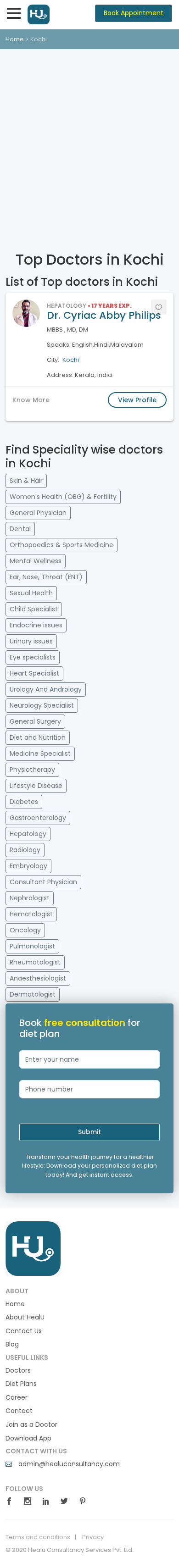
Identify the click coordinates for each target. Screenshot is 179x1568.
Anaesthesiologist (38, 978)
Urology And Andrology (46, 689)
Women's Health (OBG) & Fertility (63, 496)
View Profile (137, 399)
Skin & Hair (26, 480)
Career (17, 1397)
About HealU (25, 1317)
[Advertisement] (89, 143)
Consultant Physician (43, 882)
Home (15, 39)
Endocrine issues (36, 625)
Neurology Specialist (42, 705)
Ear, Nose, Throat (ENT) (46, 577)
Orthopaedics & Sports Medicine (61, 544)
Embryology (28, 865)
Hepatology (28, 833)
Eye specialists (33, 657)
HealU (50, 14)
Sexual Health (31, 593)
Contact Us (24, 1331)
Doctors (18, 1370)
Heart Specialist (34, 673)
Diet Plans (21, 1384)
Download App (28, 1438)
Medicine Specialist (40, 753)
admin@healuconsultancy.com (68, 1464)
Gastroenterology (38, 817)
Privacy (93, 1537)
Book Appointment (133, 12)
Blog (12, 1344)
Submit (89, 1131)
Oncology (25, 930)
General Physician (38, 512)
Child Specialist (34, 609)
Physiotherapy (32, 769)
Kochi (70, 360)
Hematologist (31, 914)
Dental (20, 528)
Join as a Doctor (31, 1424)
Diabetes (24, 801)
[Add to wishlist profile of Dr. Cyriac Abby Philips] (159, 307)
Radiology (25, 849)
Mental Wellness (36, 560)
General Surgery (35, 721)
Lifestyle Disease (36, 785)
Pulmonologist (32, 946)
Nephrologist (30, 898)
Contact (19, 1411)
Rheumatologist (35, 962)
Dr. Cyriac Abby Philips (104, 315)
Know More (31, 399)
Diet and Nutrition (38, 737)
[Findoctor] (33, 1247)
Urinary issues (31, 641)
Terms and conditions (38, 1537)
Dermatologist (33, 994)
